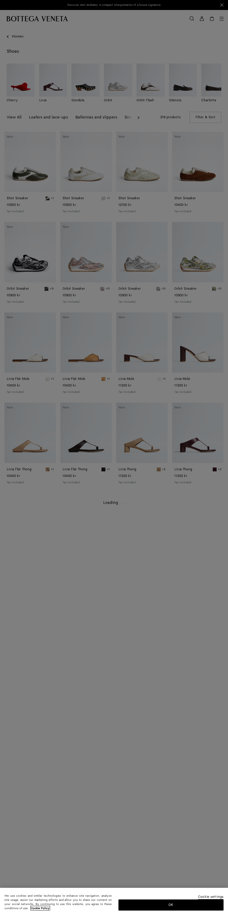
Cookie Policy (40, 908)
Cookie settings (211, 897)
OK (170, 905)
